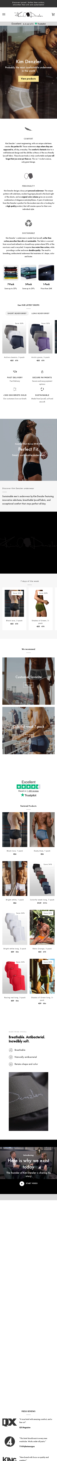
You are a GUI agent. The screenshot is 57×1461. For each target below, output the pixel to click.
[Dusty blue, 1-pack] (42, 829)
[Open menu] (6, 14)
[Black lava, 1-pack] (14, 829)
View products (28, 78)
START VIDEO (31, 1183)
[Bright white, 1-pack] (14, 878)
